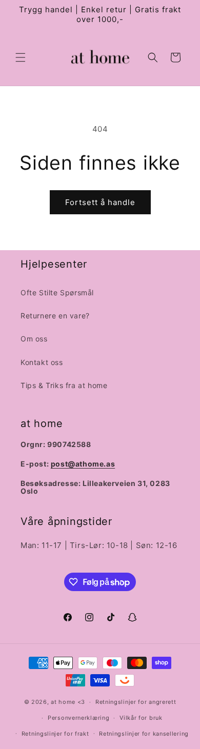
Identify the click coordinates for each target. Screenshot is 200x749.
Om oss (34, 338)
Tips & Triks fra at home (64, 385)
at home (63, 701)
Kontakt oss (42, 362)
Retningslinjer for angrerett (135, 701)
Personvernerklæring (78, 717)
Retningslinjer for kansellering (144, 733)
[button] (20, 57)
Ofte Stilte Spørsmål (57, 292)
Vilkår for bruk (141, 717)
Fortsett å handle (100, 202)
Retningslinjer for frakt (55, 733)
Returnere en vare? (55, 315)
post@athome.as (83, 463)
